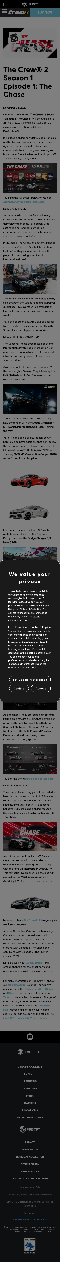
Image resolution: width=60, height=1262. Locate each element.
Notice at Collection (31, 609)
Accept (41, 688)
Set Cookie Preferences (30, 679)
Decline (19, 688)
